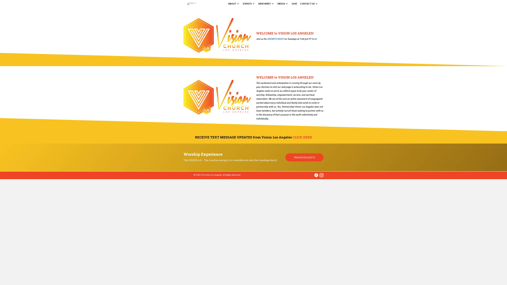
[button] (304, 157)
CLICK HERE (302, 137)
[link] (234, 4)
